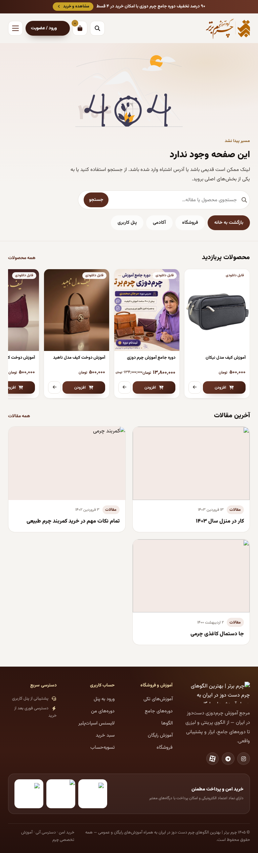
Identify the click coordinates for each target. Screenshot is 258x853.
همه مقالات (19, 416)
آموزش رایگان (160, 735)
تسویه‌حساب (102, 747)
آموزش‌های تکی (158, 699)
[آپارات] (212, 758)
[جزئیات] (194, 387)
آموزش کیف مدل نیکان (226, 357)
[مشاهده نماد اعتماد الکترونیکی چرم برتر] (92, 793)
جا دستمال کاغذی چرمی (217, 634)
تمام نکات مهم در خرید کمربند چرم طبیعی (73, 521)
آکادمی (159, 222)
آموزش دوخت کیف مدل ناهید (79, 357)
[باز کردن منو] (15, 28)
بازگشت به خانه (228, 222)
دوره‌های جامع (159, 711)
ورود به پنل (104, 699)
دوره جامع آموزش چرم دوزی (151, 357)
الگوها (167, 723)
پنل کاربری (127, 222)
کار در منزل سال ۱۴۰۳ (220, 521)
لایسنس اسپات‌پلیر (96, 723)
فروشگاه (190, 222)
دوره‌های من (103, 711)
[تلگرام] (228, 758)
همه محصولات (22, 257)
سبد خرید (105, 735)
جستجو (96, 200)
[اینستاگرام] (243, 758)
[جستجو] (97, 28)
